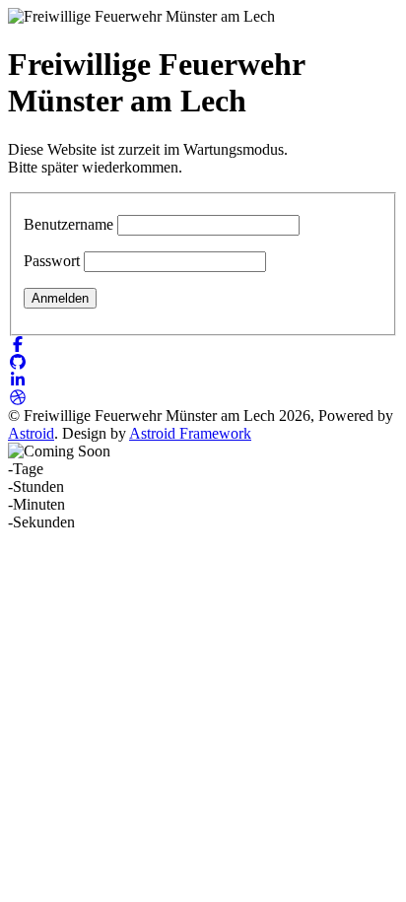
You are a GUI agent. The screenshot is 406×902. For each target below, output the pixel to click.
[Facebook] (18, 344)
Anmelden (60, 298)
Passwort (52, 260)
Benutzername (68, 224)
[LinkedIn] (18, 380)
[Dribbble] (18, 397)
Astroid (31, 433)
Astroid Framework (190, 433)
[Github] (18, 362)
